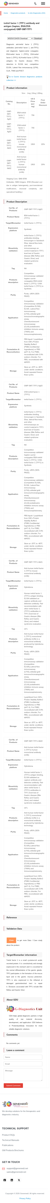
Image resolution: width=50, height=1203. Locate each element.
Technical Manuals (10, 1140)
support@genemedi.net (17, 1168)
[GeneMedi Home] (25, 1104)
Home (6, 13)
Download (38, 38)
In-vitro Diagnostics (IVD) (36, 13)
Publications (7, 1145)
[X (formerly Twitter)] (19, 1180)
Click (11, 940)
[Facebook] (4, 1180)
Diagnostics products (18, 13)
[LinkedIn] (11, 1180)
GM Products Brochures (13, 1150)
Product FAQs (8, 1135)
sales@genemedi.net (16, 1172)
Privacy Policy (25, 1198)
